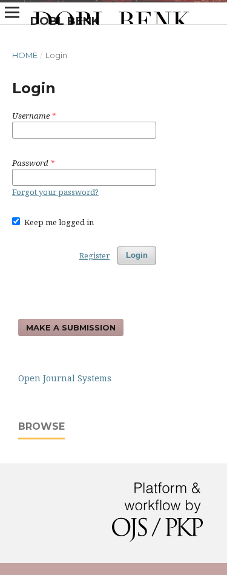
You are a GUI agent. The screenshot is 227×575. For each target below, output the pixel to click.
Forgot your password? (55, 191)
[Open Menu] (12, 12)
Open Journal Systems (64, 378)
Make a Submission (71, 327)
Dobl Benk (64, 21)
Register (94, 255)
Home (25, 55)
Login (137, 255)
